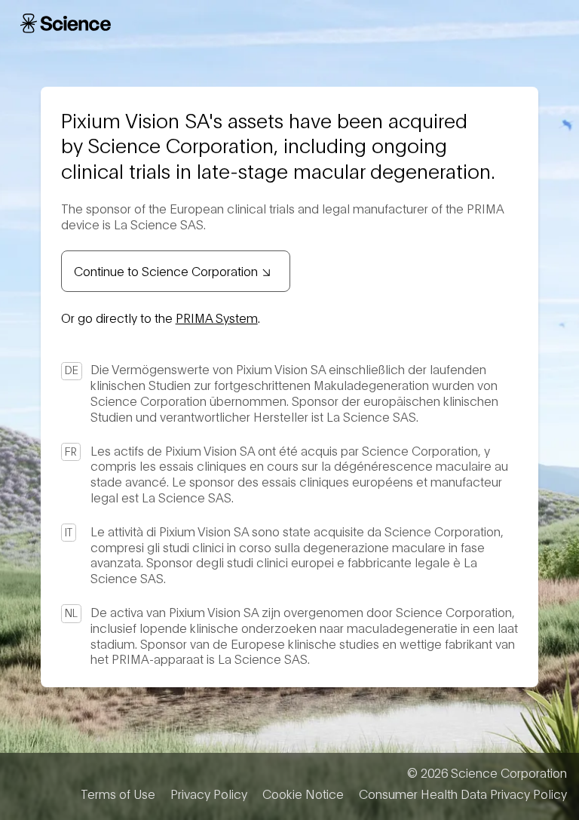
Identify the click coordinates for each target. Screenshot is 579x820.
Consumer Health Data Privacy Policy (463, 793)
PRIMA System (217, 317)
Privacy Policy (208, 793)
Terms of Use (118, 793)
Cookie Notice (303, 793)
